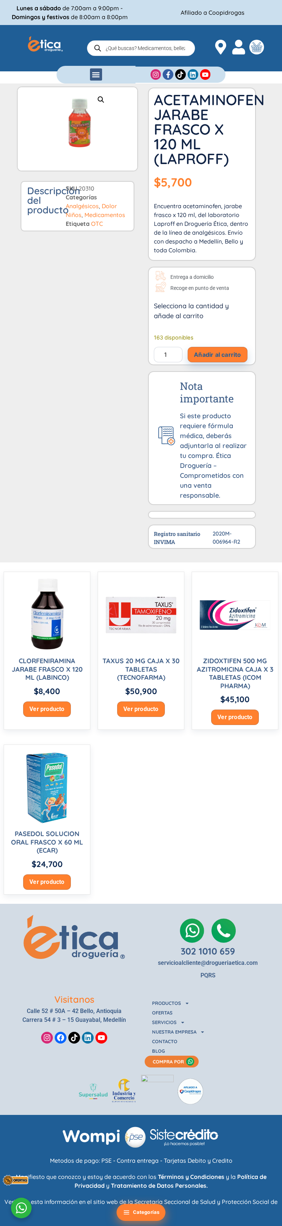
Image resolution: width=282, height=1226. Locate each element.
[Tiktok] (74, 1038)
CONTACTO (164, 1041)
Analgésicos (82, 206)
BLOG (158, 1051)
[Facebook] (60, 1038)
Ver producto (46, 709)
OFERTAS (162, 1013)
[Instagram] (47, 1038)
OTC (97, 223)
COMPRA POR (168, 1062)
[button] (96, 74)
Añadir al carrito (217, 354)
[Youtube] (101, 1038)
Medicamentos (104, 214)
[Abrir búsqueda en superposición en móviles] (141, 48)
